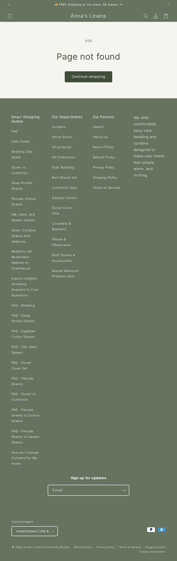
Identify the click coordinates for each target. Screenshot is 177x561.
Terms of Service (106, 188)
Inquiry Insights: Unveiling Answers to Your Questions (24, 287)
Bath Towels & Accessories (63, 258)
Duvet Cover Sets (62, 210)
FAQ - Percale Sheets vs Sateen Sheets (25, 436)
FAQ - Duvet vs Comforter (23, 397)
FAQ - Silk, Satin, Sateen (24, 349)
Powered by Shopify (56, 547)
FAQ (14, 131)
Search (98, 127)
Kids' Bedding (63, 167)
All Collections (63, 157)
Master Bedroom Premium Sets (65, 273)
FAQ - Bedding (23, 305)
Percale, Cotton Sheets (23, 201)
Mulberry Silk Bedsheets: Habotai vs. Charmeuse (21, 260)
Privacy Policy (104, 167)
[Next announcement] (168, 5)
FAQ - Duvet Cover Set (21, 365)
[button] (9, 16)
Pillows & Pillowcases (61, 242)
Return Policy (103, 147)
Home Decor (62, 137)
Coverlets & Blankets (61, 226)
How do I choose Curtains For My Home (25, 458)
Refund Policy (104, 157)
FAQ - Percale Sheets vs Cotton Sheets (25, 415)
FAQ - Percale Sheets (22, 381)
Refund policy (83, 547)
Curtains (59, 127)
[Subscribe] (124, 490)
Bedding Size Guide (22, 154)
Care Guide (20, 141)
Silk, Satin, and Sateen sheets (23, 217)
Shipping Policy (105, 178)
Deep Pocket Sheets (21, 186)
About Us (100, 137)
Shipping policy (155, 547)
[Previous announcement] (8, 5)
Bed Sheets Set (64, 178)
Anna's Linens (33, 547)
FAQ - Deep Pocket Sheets (23, 318)
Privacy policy (105, 547)
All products (61, 147)
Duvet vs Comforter (19, 170)
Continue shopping (89, 77)
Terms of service (130, 547)
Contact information (152, 551)
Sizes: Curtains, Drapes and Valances (24, 235)
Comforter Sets (64, 188)
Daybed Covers (64, 198)
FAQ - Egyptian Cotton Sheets (23, 334)
